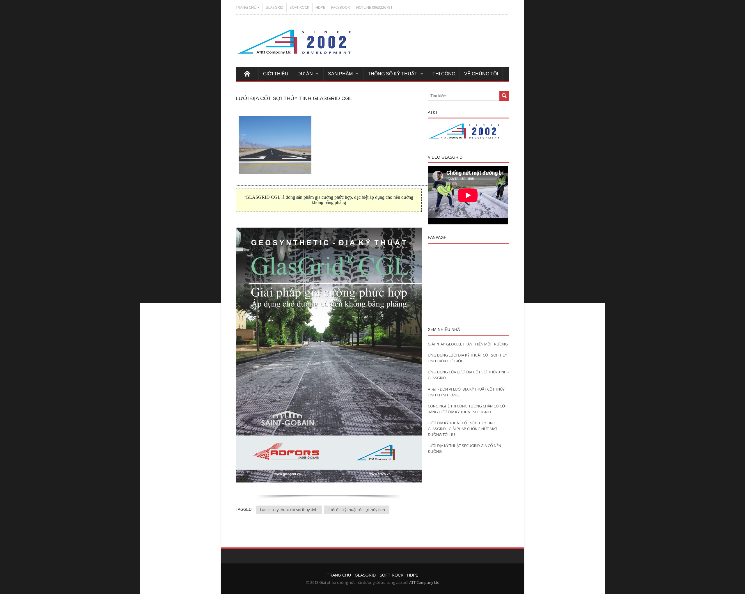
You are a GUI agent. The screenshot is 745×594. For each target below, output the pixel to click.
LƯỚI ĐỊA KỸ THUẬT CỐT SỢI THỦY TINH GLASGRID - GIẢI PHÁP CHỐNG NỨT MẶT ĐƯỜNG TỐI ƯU (462, 428)
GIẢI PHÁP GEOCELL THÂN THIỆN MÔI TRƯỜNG (468, 344)
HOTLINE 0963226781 (374, 7)
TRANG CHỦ (246, 7)
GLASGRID (274, 7)
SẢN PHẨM (340, 73)
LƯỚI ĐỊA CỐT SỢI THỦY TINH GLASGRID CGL (294, 98)
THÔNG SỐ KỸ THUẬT (392, 73)
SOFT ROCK (299, 7)
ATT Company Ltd (424, 582)
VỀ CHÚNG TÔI (481, 73)
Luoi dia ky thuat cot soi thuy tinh (288, 509)
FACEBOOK (340, 7)
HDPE (320, 7)
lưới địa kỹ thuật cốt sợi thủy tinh (357, 509)
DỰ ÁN (305, 73)
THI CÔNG (443, 73)
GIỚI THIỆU (275, 73)
